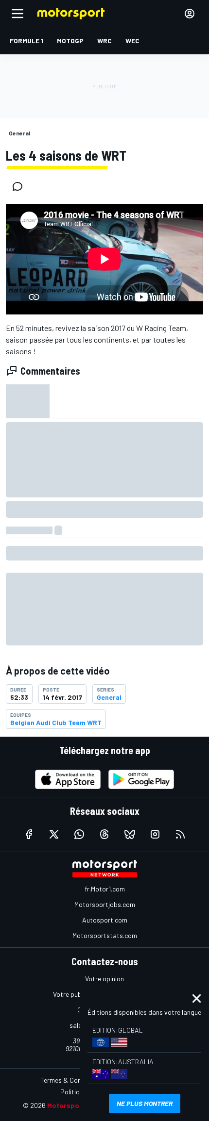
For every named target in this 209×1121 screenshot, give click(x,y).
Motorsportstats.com (104, 935)
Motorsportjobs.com (104, 904)
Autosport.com (104, 920)
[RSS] (180, 834)
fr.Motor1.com (105, 889)
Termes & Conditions (71, 1080)
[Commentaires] (20, 186)
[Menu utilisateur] (189, 13)
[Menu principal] (17, 13)
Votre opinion (104, 978)
